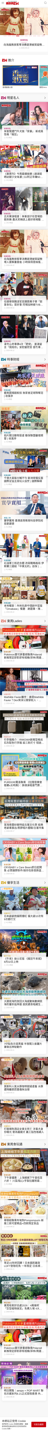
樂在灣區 (7, 1303)
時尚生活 (7, 737)
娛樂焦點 (7, 129)
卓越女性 (7, 694)
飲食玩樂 (7, 652)
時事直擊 (7, 390)
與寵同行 (7, 913)
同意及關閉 (39, 1424)
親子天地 (7, 956)
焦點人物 (7, 518)
